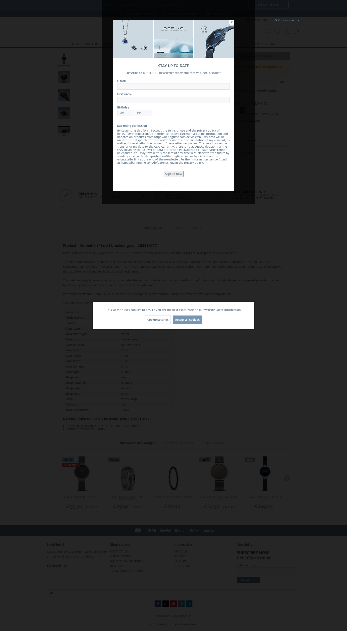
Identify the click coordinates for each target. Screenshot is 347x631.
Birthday (123, 107)
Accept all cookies (187, 319)
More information (228, 309)
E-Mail (121, 81)
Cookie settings (157, 319)
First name (124, 94)
